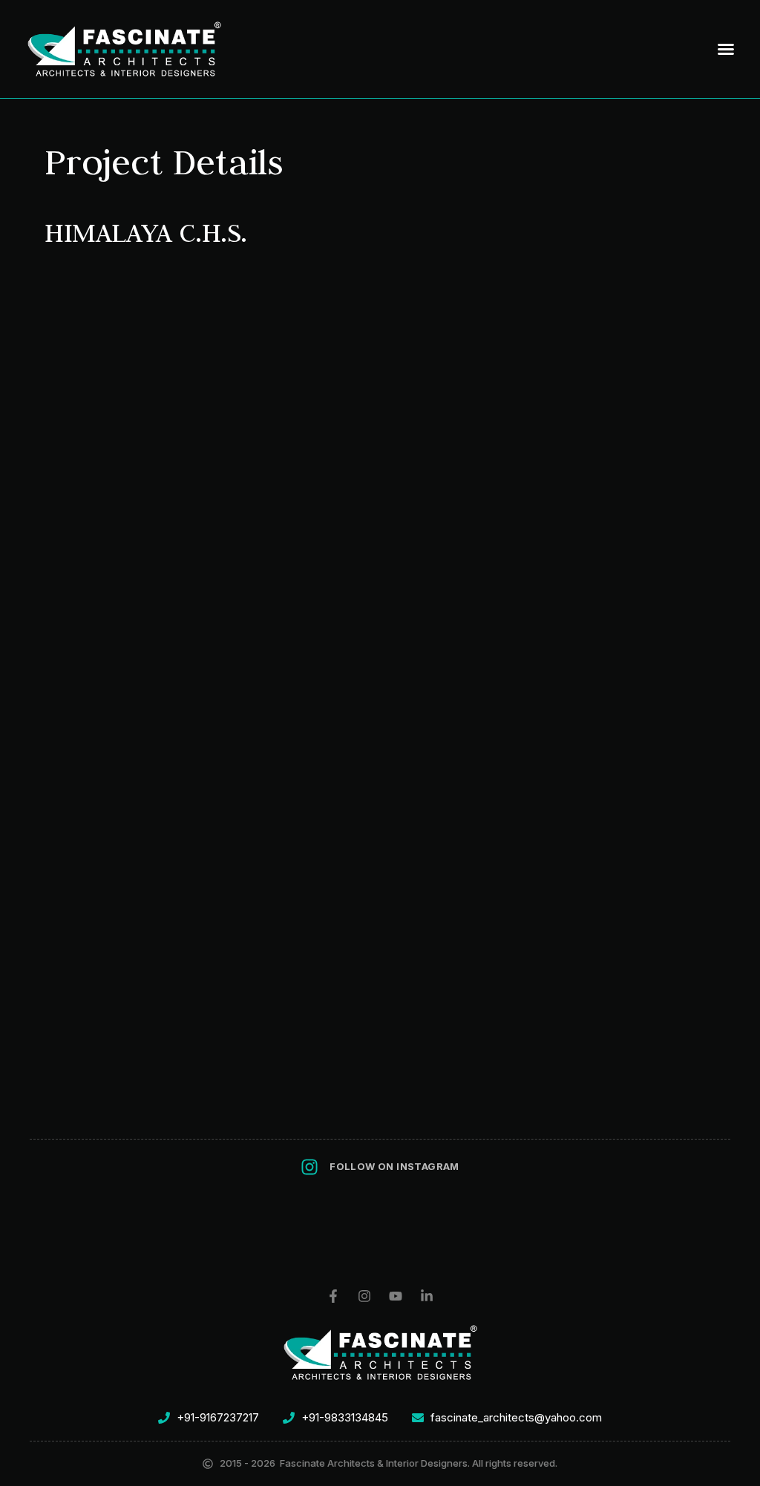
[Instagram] (364, 1296)
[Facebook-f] (333, 1296)
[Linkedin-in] (426, 1296)
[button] (725, 49)
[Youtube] (395, 1296)
